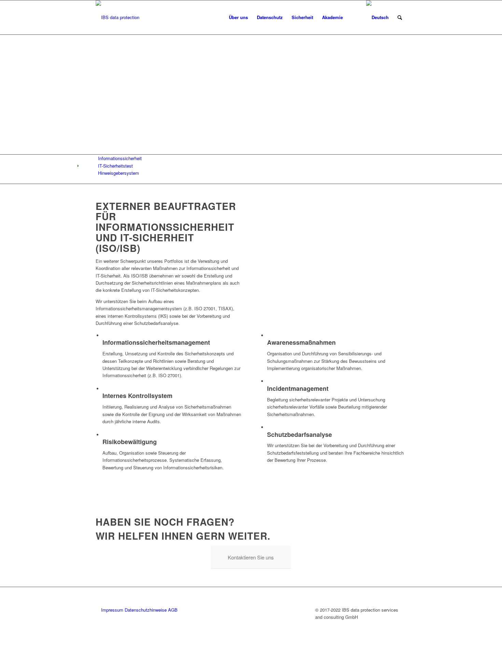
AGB (173, 610)
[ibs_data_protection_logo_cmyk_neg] (117, 17)
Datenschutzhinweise (146, 610)
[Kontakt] (354, 17)
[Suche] (399, 17)
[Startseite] (217, 17)
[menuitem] (217, 17)
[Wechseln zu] (377, 17)
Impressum (112, 610)
